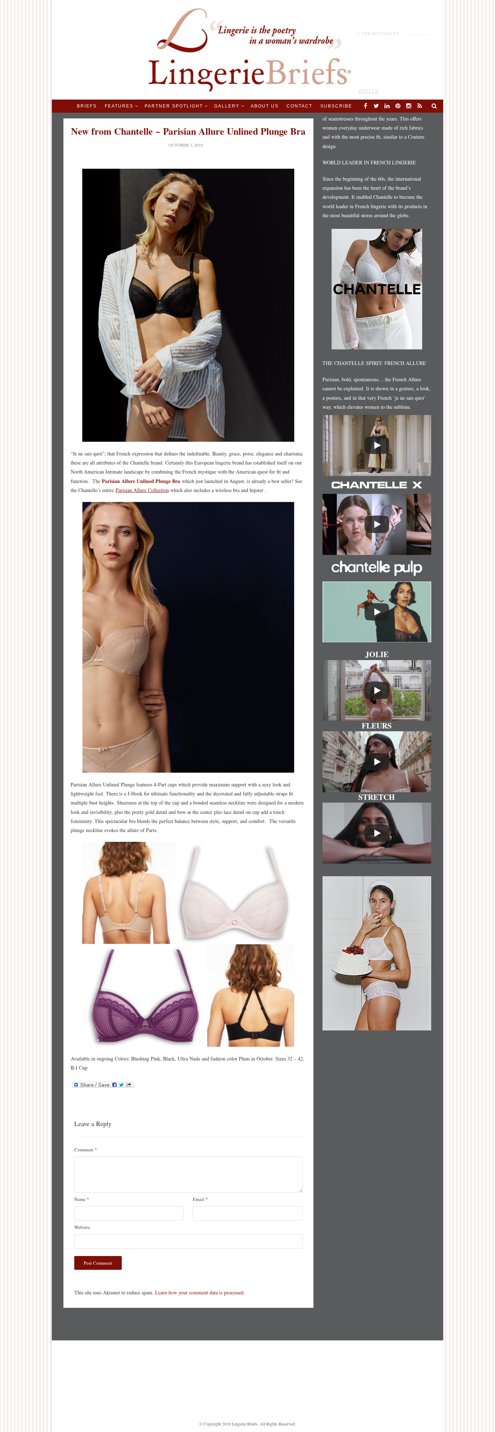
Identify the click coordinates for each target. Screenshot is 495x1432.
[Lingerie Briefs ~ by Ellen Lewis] (247, 49)
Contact (299, 106)
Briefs (87, 106)
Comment (85, 1149)
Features (119, 106)
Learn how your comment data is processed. (200, 1292)
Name (81, 1199)
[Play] (377, 445)
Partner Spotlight (174, 106)
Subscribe (336, 106)
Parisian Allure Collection (142, 490)
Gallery (227, 106)
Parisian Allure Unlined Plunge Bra (141, 481)
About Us (265, 106)
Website (82, 1227)
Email (200, 1199)
